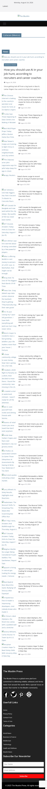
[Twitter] (14, 694)
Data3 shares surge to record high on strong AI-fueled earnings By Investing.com (30, 178)
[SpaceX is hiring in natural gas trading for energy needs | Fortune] (9, 572)
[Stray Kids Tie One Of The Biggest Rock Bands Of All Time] (9, 282)
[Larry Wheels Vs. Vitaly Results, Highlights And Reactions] (9, 494)
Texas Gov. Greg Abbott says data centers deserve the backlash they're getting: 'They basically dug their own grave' (30, 297)
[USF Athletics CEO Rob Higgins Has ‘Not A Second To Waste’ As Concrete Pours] (9, 195)
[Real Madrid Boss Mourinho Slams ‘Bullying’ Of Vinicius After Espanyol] (9, 588)
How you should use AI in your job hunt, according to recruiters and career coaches (23, 74)
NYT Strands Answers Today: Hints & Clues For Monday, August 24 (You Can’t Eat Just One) (29, 228)
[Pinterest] (21, 694)
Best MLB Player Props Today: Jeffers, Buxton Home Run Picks (30, 131)
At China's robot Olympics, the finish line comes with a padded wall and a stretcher (30, 620)
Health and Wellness (10, 748)
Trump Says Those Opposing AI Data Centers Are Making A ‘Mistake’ (30, 117)
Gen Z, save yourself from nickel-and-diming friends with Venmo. (30, 411)
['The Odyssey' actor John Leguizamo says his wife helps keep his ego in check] (9, 165)
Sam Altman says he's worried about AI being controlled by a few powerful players (30, 244)
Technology (7, 744)
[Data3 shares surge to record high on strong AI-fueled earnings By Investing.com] (9, 180)
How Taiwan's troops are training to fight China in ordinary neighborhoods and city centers (29, 146)
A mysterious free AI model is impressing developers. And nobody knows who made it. (29, 603)
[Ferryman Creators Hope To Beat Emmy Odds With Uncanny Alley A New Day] (9, 650)
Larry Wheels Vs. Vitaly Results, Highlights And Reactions (30, 492)
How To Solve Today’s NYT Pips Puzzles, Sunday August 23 (30, 523)
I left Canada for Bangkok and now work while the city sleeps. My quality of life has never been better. (30, 210)
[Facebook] (6, 694)
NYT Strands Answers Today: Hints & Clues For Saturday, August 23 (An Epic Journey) (29, 537)
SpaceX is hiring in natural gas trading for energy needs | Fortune (30, 571)
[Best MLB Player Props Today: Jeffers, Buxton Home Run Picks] (9, 132)
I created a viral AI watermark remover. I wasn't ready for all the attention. (29, 395)
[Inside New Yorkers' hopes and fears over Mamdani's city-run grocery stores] (9, 441)
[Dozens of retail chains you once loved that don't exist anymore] (9, 426)
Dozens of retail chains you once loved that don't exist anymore (30, 425)
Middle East (7, 741)
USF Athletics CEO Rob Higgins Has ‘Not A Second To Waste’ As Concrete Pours (30, 193)
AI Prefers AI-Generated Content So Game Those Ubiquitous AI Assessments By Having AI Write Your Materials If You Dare (30, 459)
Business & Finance (10, 65)
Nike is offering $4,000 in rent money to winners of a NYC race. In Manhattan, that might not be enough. (30, 263)
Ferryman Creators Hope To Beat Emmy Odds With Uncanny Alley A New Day (30, 648)
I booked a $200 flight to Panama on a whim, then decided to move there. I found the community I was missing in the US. (30, 377)
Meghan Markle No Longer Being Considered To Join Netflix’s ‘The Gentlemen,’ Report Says (30, 554)
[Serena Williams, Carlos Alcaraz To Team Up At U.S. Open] (9, 636)
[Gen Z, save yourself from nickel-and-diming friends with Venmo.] (9, 412)
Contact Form (7, 717)
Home (5, 710)
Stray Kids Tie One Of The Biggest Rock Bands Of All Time (30, 280)
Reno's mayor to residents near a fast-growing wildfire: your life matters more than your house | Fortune (30, 340)
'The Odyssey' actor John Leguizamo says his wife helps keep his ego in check (30, 163)
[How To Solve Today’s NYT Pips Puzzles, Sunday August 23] (9, 525)
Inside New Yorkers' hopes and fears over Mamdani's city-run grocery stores (30, 439)
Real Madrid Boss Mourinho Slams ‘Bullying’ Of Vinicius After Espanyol (30, 586)
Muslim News (7, 752)
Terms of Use (7, 721)
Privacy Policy (7, 714)
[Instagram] (29, 694)
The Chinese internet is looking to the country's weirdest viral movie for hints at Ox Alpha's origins (30, 101)
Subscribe (23, 776)
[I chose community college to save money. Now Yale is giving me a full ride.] (9, 360)
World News (7, 733)
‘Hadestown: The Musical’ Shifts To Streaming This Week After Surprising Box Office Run (30, 507)
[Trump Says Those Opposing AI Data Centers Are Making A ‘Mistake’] (9, 119)
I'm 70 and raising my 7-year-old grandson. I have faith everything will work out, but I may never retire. (30, 318)
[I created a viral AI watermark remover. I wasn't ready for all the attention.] (9, 397)
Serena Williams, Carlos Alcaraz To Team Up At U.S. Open (30, 634)
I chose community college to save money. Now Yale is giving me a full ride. (30, 358)
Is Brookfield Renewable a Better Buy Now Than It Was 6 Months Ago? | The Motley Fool (30, 478)
